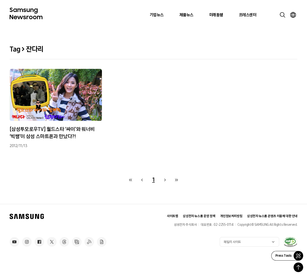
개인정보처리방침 (231, 216)
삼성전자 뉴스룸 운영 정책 (199, 216)
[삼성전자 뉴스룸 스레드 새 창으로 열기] (64, 242)
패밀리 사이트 (232, 242)
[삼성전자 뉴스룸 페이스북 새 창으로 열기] (39, 242)
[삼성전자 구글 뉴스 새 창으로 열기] (101, 242)
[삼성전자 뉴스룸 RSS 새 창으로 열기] (89, 242)
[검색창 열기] (282, 15)
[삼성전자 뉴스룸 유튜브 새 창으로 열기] (14, 242)
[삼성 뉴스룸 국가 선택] (293, 15)
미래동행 (216, 15)
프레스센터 (247, 15)
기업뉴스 (157, 15)
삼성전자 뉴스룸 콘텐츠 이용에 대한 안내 (272, 216)
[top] (298, 267)
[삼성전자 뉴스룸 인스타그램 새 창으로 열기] (27, 242)
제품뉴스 (186, 15)
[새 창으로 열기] (290, 242)
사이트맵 (172, 216)
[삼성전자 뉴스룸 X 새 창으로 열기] (52, 242)
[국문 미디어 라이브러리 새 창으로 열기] (77, 242)
